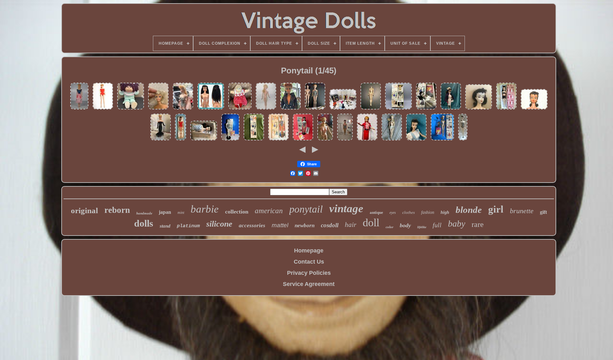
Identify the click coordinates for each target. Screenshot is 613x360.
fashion (427, 212)
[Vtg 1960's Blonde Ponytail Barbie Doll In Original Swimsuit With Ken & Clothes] (343, 109)
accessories (252, 225)
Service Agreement (309, 284)
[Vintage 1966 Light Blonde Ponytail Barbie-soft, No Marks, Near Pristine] (158, 109)
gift (543, 212)
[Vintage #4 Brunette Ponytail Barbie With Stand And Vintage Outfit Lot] (345, 140)
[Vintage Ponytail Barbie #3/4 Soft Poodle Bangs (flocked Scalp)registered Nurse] (450, 109)
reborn (117, 210)
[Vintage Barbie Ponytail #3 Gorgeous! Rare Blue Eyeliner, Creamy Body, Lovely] (203, 140)
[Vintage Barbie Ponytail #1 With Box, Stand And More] (230, 140)
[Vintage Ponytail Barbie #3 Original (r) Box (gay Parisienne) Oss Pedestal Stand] (416, 140)
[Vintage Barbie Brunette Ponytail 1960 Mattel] (478, 109)
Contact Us (309, 262)
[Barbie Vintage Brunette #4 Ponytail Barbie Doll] (534, 109)
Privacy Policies (309, 273)
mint (181, 212)
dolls (143, 223)
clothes (408, 212)
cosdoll (329, 225)
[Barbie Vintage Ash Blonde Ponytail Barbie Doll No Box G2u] (102, 109)
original (84, 210)
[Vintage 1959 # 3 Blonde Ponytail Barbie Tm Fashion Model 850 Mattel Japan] (391, 140)
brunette (522, 211)
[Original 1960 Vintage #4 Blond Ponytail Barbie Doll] (315, 109)
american (269, 211)
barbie (205, 209)
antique (376, 212)
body (405, 225)
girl (495, 209)
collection (236, 211)
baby (456, 224)
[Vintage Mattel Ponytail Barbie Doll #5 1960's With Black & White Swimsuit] (182, 109)
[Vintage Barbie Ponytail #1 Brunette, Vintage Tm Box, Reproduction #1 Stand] (302, 140)
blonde (469, 210)
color (389, 227)
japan (165, 212)
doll (371, 223)
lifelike (421, 227)
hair (350, 225)
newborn (304, 225)
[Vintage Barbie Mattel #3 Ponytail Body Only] (370, 109)
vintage (346, 208)
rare (478, 224)
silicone (219, 224)
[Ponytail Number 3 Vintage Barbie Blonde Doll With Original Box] (398, 109)
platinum (188, 226)
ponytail (306, 209)
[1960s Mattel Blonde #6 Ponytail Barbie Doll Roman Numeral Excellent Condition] (265, 109)
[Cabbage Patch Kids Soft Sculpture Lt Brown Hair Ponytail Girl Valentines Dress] (240, 109)
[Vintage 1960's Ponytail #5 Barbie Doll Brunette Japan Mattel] (210, 109)
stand (165, 226)
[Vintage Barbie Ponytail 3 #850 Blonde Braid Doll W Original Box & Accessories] (442, 140)
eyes (393, 212)
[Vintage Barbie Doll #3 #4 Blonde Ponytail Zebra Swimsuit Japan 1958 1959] (325, 140)
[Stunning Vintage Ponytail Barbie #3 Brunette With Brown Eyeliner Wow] (463, 140)
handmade (144, 213)
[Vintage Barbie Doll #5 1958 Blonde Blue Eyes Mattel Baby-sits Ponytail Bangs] (79, 109)
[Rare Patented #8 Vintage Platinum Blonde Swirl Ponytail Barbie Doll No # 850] (160, 140)
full (437, 225)
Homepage (308, 250)
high (445, 212)
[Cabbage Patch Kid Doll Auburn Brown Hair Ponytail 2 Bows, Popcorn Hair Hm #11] (130, 109)
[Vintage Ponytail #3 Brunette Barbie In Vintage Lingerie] (506, 109)
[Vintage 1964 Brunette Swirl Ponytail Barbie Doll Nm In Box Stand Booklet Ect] (180, 140)
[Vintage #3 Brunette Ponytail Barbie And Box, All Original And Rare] (426, 109)
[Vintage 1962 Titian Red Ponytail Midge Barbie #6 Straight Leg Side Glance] (290, 109)
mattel (280, 225)
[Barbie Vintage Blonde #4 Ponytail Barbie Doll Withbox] (278, 140)
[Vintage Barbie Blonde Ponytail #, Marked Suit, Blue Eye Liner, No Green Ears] (367, 140)
